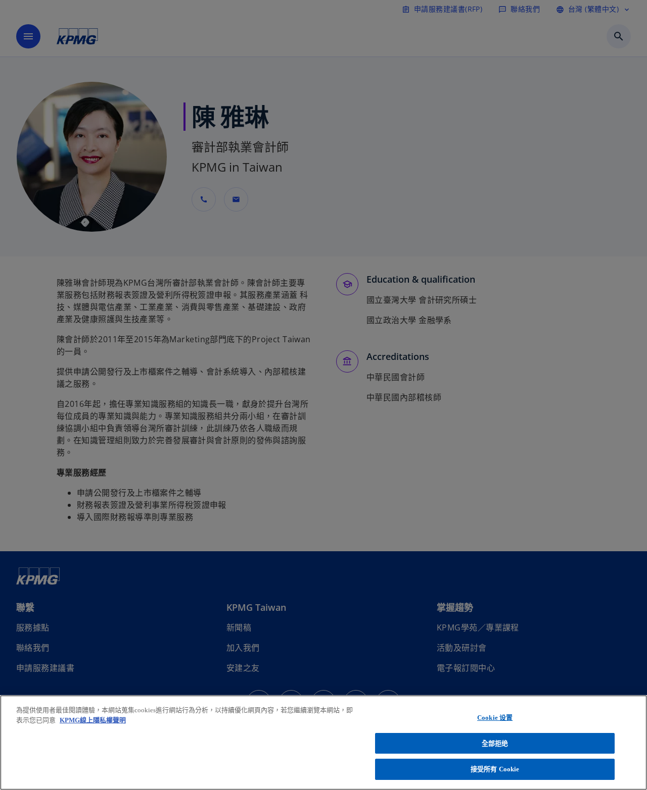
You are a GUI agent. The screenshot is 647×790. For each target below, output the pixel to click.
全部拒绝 (495, 743)
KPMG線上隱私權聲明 (93, 720)
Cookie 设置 (495, 717)
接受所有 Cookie (495, 769)
